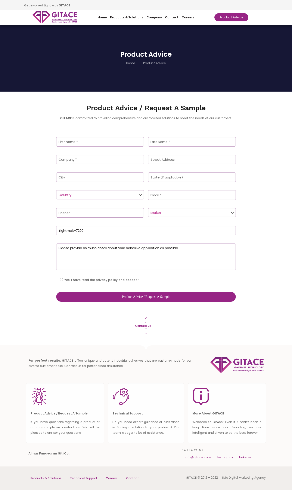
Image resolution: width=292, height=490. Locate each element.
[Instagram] (81, 4)
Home (102, 17)
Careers (188, 17)
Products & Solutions (126, 17)
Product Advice (154, 63)
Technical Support (83, 478)
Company (154, 17)
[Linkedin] (75, 4)
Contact (171, 17)
